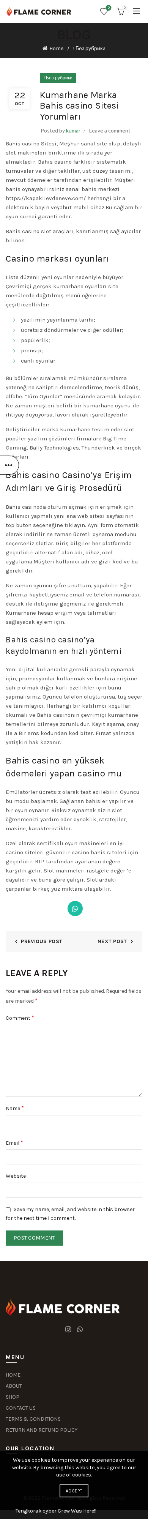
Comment (20, 1017)
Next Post (112, 941)
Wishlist (109, 8)
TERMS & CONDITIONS (33, 1419)
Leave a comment (110, 130)
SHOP (12, 1397)
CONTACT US (21, 1408)
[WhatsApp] (75, 908)
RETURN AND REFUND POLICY (41, 1430)
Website (16, 1176)
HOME (13, 1375)
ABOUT (14, 1386)
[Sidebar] (9, 465)
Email (14, 1142)
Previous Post (41, 941)
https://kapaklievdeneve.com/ (46, 198)
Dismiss (121, 759)
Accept (74, 1491)
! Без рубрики (89, 48)
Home (56, 48)
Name (15, 1108)
